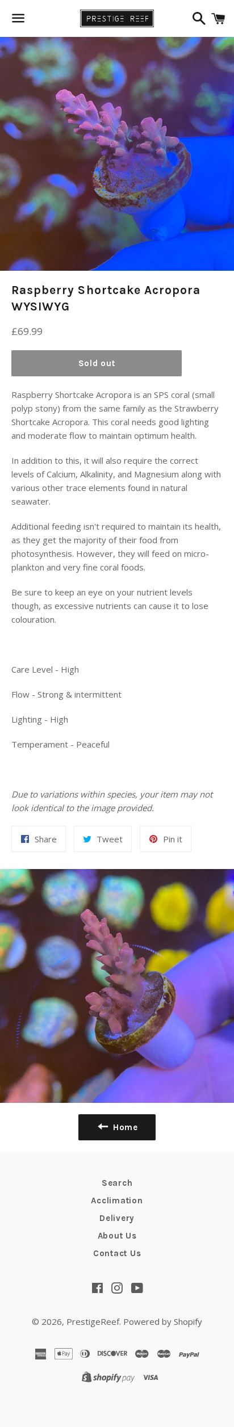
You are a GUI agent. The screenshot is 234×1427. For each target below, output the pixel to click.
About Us (117, 1236)
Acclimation (117, 1200)
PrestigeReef (92, 1321)
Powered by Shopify (162, 1321)
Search (117, 1183)
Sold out (96, 363)
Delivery (117, 1218)
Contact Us (117, 1253)
